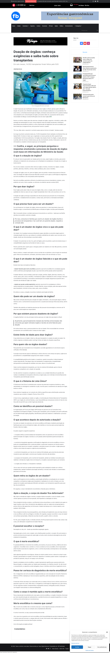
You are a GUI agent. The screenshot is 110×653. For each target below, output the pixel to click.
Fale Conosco (55, 648)
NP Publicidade (61, 646)
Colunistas (25, 26)
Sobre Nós (61, 648)
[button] (107, 632)
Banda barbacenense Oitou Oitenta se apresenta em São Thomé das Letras (89, 68)
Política (61, 26)
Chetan (8, 652)
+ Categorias (78, 26)
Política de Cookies (90, 650)
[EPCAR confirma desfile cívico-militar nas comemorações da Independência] (77, 60)
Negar (89, 647)
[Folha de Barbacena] (15, 16)
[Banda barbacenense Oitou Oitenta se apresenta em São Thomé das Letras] (77, 68)
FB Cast (51, 26)
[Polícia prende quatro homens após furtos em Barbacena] (77, 96)
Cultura (38, 26)
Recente (85, 52)
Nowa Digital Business (44, 646)
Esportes (32, 26)
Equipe (67, 648)
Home (13, 26)
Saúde (56, 26)
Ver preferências (101, 647)
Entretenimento (69, 26)
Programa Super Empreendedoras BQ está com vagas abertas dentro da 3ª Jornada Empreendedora (89, 87)
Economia (44, 26)
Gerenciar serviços (75, 643)
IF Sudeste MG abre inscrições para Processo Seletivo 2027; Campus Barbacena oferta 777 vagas (60, 1)
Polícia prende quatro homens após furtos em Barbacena (89, 96)
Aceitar (77, 647)
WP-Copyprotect (14, 652)
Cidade (19, 26)
